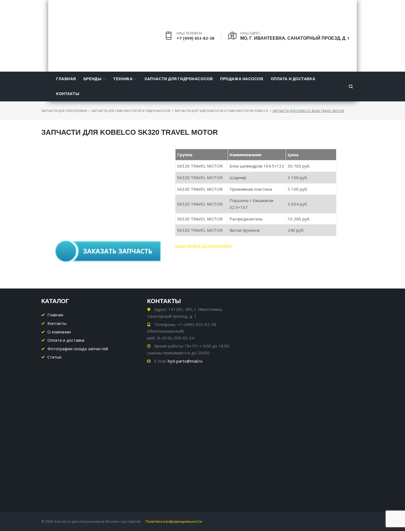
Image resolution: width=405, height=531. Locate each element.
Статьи (54, 357)
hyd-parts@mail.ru (185, 361)
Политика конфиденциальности (173, 521)
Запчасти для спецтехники (64, 111)
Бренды (92, 79)
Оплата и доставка (293, 79)
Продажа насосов (241, 79)
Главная (66, 79)
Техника (123, 79)
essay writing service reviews (203, 245)
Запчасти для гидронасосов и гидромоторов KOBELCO (221, 111)
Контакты (67, 94)
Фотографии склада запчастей (77, 348)
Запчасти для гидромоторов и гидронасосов (130, 111)
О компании (59, 332)
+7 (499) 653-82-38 (195, 38)
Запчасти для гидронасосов (178, 79)
